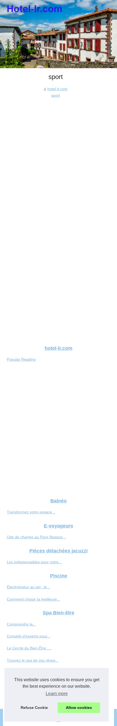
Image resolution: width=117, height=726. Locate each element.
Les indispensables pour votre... (34, 562)
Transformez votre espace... (31, 512)
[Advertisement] (58, 160)
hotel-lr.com (57, 89)
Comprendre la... (21, 624)
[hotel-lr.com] (58, 34)
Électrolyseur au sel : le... (28, 587)
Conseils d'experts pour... (28, 636)
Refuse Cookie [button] (34, 707)
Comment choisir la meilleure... (33, 599)
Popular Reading (21, 359)
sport (55, 95)
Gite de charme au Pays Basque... (36, 537)
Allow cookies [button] (79, 707)
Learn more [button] (57, 693)
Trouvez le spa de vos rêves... (33, 660)
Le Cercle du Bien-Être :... (29, 648)
